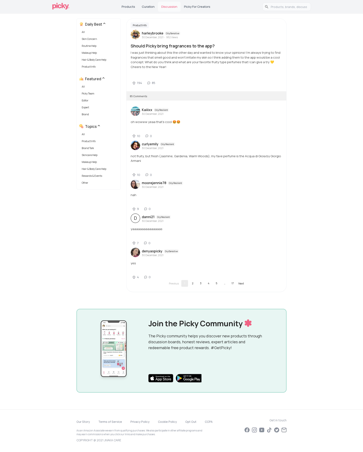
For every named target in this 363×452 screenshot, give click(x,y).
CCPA (209, 422)
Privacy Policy (140, 422)
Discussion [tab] (169, 6)
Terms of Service (110, 422)
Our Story (83, 422)
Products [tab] (128, 6)
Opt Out (190, 422)
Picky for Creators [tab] (197, 6)
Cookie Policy (167, 422)
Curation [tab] (148, 6)
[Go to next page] (241, 283)
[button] (99, 33)
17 (232, 283)
